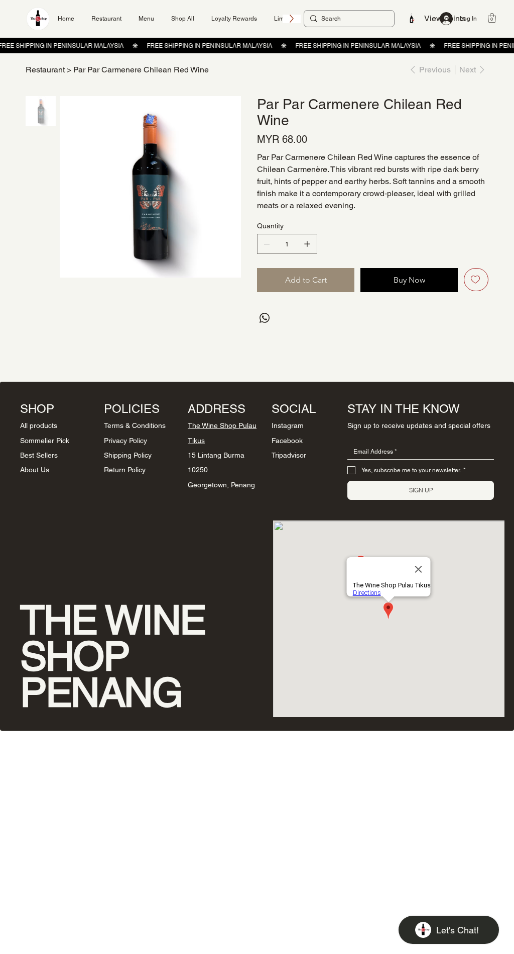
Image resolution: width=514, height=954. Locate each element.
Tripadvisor (289, 455)
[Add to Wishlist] (476, 279)
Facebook (287, 441)
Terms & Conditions (135, 425)
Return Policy (125, 470)
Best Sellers (39, 455)
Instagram (288, 425)
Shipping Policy (128, 455)
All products (38, 425)
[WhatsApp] (264, 317)
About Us (34, 470)
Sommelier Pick (44, 441)
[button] (492, 18)
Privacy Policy (125, 441)
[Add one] (307, 244)
